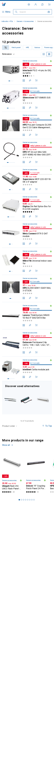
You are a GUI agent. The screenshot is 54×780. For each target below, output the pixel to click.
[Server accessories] (27, 397)
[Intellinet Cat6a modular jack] (27, 369)
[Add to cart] (36, 80)
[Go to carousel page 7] (32, 499)
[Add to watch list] (30, 80)
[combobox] (5, 47)
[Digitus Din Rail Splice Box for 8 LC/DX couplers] (27, 207)
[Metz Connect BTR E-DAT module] (27, 234)
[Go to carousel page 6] (29, 499)
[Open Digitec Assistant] (42, 4)
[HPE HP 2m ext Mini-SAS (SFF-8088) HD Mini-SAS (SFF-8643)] (27, 152)
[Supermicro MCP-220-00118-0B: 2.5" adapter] (27, 179)
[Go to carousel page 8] (34, 499)
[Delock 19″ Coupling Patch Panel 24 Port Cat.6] (36, 473)
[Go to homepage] (4, 4)
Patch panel (16, 47)
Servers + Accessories (25, 21)
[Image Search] (49, 12)
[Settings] (29, 4)
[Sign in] (35, 4)
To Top (48, 426)
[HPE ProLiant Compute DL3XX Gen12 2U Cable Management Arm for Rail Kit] (27, 125)
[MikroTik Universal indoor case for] (27, 261)
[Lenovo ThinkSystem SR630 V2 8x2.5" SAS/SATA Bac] (27, 315)
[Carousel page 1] (19, 499)
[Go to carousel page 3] (23, 499)
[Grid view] (43, 54)
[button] (51, 61)
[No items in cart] (49, 4)
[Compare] (24, 80)
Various (37, 47)
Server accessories (30, 61)
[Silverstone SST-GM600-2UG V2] (27, 98)
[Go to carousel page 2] (21, 499)
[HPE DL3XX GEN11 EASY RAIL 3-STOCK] (27, 288)
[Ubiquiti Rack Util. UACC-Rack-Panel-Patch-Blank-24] (12, 473)
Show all (6, 445)
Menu (7, 12)
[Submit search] (16, 12)
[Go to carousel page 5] (27, 499)
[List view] (49, 54)
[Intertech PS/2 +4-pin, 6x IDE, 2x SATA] (27, 71)
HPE (27, 47)
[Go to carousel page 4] (25, 499)
